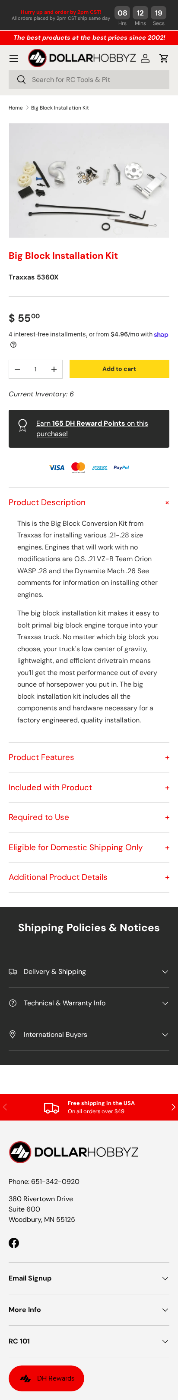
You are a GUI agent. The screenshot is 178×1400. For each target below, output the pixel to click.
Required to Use (89, 817)
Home (16, 107)
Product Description (89, 502)
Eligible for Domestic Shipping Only (89, 847)
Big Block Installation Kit (60, 107)
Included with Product (89, 787)
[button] (164, 58)
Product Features (89, 757)
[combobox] (89, 79)
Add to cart (119, 369)
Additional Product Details (89, 877)
